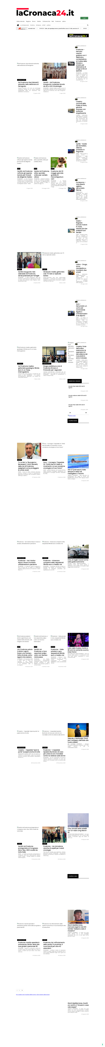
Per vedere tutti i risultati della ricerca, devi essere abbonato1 (33, 994)
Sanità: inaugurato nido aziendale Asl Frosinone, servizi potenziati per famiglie (28, 274)
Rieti (53, 21)
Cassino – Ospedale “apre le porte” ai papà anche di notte (29, 751)
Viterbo (39, 21)
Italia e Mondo (21, 21)
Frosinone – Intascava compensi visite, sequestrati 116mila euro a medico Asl (53, 562)
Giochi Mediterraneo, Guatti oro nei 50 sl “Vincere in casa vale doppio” (78, 1005)
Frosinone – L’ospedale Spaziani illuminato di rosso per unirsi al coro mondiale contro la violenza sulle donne (54, 753)
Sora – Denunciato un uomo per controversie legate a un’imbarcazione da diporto (81, 310)
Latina (64, 21)
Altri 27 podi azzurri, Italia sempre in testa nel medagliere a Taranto (77, 472)
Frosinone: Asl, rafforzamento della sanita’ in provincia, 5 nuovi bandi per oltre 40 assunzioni (54, 945)
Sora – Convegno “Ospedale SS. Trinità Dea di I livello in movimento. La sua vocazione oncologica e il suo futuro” (54, 465)
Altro (48, 25)
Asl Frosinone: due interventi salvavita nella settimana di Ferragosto (28, 84)
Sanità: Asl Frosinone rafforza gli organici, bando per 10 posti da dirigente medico (24, 174)
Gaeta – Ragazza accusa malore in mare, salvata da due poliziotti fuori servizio (81, 226)
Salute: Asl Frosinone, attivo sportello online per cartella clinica (41, 174)
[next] (22, 990)
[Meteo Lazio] (72, 415)
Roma (33, 21)
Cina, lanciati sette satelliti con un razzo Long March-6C (77, 830)
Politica (32, 25)
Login (84, 18)
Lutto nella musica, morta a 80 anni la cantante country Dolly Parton (78, 650)
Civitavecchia (46, 21)
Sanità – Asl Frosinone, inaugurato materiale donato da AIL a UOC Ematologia (54, 84)
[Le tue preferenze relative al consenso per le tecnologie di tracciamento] (102, 1044)
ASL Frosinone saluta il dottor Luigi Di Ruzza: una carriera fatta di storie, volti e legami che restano (24, 653)
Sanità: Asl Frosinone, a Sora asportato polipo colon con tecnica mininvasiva (40, 653)
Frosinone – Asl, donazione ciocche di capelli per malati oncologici (53, 848)
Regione (28, 21)
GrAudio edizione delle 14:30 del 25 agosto (77, 405)
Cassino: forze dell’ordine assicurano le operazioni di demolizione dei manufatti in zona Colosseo (81, 352)
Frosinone (58, 21)
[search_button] (87, 25)
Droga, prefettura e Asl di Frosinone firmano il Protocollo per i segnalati (52, 368)
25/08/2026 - (71, 28)
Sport (44, 25)
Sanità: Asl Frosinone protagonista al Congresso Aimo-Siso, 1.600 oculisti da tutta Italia (28, 849)
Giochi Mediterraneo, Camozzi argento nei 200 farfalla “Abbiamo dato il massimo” (77, 928)
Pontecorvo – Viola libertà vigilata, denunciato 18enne (81, 186)
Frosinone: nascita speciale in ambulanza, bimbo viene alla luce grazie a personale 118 (29, 944)
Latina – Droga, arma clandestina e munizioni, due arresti (81, 268)
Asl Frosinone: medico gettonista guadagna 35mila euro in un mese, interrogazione (28, 369)
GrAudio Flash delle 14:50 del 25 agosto (76, 396)
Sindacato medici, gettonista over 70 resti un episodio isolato (53, 274)
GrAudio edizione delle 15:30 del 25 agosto (77, 386)
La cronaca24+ (24, 25)
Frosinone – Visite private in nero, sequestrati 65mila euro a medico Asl (57, 652)
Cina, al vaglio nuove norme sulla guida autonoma (78, 561)
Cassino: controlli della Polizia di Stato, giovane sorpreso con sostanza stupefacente (81, 107)
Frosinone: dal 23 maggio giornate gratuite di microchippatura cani (57, 175)
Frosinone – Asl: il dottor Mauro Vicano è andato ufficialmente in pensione (27, 562)
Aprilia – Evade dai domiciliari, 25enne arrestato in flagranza (81, 148)
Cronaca (38, 25)
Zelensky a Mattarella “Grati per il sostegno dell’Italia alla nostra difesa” (78, 740)
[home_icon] (17, 25)
